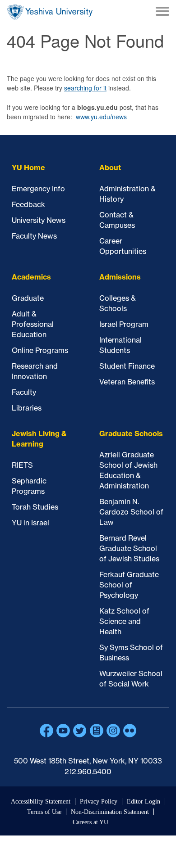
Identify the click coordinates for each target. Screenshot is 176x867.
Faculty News (34, 235)
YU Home (28, 167)
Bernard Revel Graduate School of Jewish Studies (129, 548)
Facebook (46, 730)
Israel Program (123, 324)
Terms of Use (44, 811)
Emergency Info (38, 188)
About (110, 167)
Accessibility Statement (40, 801)
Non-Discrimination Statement (110, 811)
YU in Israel (30, 522)
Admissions (120, 276)
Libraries (27, 407)
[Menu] (162, 12)
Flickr (130, 730)
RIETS (22, 465)
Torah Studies (35, 506)
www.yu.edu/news (101, 116)
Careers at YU (90, 822)
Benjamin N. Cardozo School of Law (131, 512)
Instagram (113, 730)
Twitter (80, 730)
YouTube (63, 730)
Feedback (28, 204)
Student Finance (127, 365)
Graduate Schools (131, 433)
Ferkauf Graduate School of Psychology (129, 585)
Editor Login (143, 801)
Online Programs (40, 350)
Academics (31, 276)
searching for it (85, 87)
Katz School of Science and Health (124, 621)
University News (38, 220)
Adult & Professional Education (33, 324)
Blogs (96, 730)
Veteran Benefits (127, 381)
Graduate (28, 298)
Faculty (24, 392)
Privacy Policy (98, 801)
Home (50, 12)
